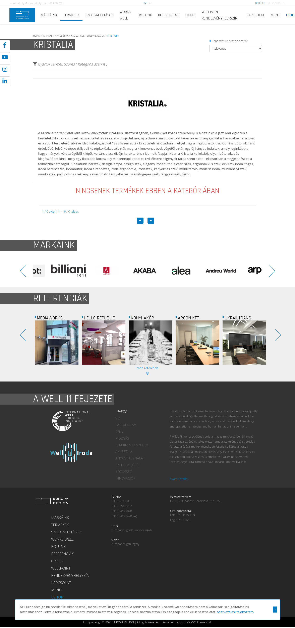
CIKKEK (190, 15)
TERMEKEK (48, 36)
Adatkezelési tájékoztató (235, 612)
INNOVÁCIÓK (125, 478)
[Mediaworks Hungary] (56, 342)
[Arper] (243, 271)
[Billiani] (52, 271)
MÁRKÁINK (49, 15)
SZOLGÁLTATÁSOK (99, 15)
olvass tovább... (179, 479)
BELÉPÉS (260, 3)
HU (144, 2)
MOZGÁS (122, 438)
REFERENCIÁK (168, 15)
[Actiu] (90, 271)
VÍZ (117, 418)
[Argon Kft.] (197, 342)
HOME (36, 36)
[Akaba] (128, 271)
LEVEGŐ (121, 411)
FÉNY (119, 432)
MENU (275, 15)
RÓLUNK (145, 15)
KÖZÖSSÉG (123, 471)
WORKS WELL (125, 15)
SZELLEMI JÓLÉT (127, 465)
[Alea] (167, 271)
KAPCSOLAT (255, 15)
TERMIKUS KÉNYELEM (132, 445)
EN (150, 2)
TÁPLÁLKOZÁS (126, 425)
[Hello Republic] (103, 342)
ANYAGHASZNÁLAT (130, 458)
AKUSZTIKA (62, 36)
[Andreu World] (205, 271)
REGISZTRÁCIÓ (276, 3)
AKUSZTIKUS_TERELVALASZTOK (88, 36)
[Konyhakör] (150, 342)
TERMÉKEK (71, 15)
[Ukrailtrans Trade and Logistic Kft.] (244, 342)
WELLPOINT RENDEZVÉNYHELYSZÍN (220, 15)
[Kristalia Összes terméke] (147, 127)
